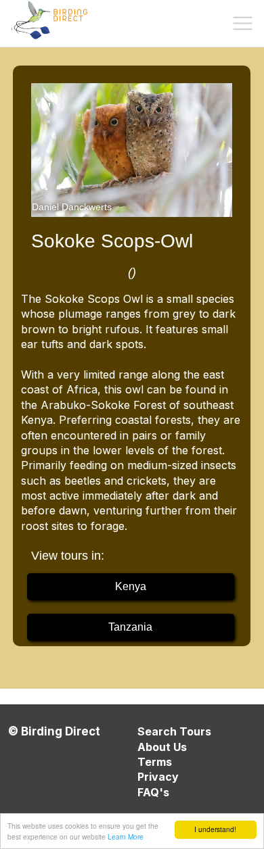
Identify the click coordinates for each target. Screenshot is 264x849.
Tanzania (130, 627)
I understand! (215, 829)
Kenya (130, 586)
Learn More (126, 836)
